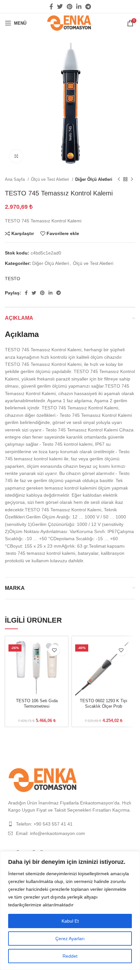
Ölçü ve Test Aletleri (50, 179)
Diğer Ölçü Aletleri (93, 179)
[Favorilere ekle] (54, 650)
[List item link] (70, 823)
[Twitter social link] (60, 6)
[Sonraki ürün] (132, 179)
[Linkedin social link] (78, 6)
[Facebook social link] (51, 6)
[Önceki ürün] (119, 179)
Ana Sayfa (15, 179)
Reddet (70, 956)
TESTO (12, 278)
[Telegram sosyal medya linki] (88, 6)
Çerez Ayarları (70, 938)
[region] (70, 910)
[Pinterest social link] (69, 6)
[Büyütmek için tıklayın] (16, 156)
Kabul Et (70, 921)
